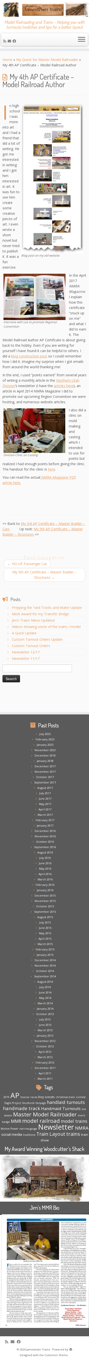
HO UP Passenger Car (27, 563)
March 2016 (45, 879)
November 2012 (45, 1041)
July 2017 (45, 793)
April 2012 (45, 1051)
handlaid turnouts (66, 1102)
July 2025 (45, 734)
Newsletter (56, 1127)
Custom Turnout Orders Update (37, 639)
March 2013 (45, 1030)
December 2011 (45, 1068)
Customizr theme (56, 1355)
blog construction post (29, 356)
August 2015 (45, 917)
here (51, 469)
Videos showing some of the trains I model (46, 626)
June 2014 (45, 992)
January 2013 (45, 1035)
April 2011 (45, 1073)
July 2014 (45, 987)
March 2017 (45, 815)
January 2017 (45, 825)
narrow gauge (28, 1128)
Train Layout (50, 1134)
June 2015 (45, 928)
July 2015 (45, 922)
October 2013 (45, 1014)
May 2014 (45, 998)
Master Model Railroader (45, 1114)
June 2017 (45, 798)
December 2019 (45, 755)
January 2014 (45, 1008)
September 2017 (45, 782)
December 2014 (45, 960)
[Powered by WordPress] (70, 1348)
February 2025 (45, 739)
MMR (16, 1121)
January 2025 (45, 744)
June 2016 (45, 863)
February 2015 (45, 949)
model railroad (41, 1120)
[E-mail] (10, 41)
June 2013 (45, 1025)
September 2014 (45, 976)
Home (7, 59)
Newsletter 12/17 (26, 652)
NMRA (82, 1128)
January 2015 (45, 955)
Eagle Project (12, 1103)
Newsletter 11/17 (26, 658)
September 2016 (45, 847)
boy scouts (46, 1097)
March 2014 (45, 1003)
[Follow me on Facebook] (15, 41)
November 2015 (45, 901)
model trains (74, 1121)
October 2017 (45, 777)
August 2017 (45, 788)
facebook (28, 1103)
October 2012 (45, 1046)
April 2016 (45, 874)
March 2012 (45, 1057)
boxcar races (29, 1097)
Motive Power (10, 1128)
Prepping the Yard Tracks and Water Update (47, 607)
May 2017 (45, 804)
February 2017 (45, 820)
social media (11, 1134)
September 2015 (45, 911)
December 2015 (45, 895)
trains (73, 1133)
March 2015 (45, 944)
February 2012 (45, 1062)
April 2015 (45, 938)
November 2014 (45, 965)
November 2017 (45, 771)
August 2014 (45, 981)
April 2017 (45, 809)
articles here (63, 385)
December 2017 (45, 766)
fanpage (41, 1103)
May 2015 (45, 933)
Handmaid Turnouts (61, 1108)
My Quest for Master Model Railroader (47, 59)
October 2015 (45, 906)
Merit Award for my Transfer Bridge (40, 614)
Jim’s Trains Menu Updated (33, 620)
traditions (29, 1134)
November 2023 (45, 750)
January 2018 (45, 761)
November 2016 (45, 836)
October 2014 (45, 971)
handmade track (21, 1108)
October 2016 (45, 841)
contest (81, 1097)
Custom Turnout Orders (31, 645)
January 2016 (45, 890)
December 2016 (45, 831)
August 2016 (45, 852)
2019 (6, 1097)
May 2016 (45, 868)
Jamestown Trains (38, 1349)
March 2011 (45, 1078)
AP (15, 1095)
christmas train (65, 1097)
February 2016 (45, 885)
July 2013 (45, 1019)
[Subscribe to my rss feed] (5, 41)
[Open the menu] (81, 39)
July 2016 (45, 858)
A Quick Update (24, 633)
